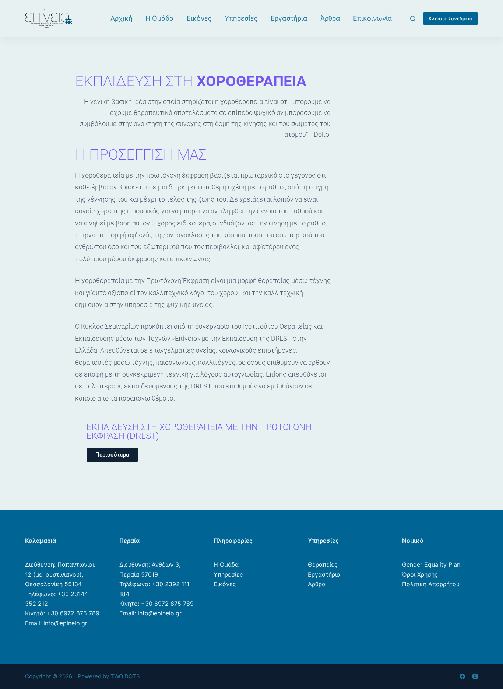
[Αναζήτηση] (413, 18)
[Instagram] (475, 676)
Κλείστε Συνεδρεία (450, 18)
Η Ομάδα (159, 18)
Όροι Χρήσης (420, 574)
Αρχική (121, 18)
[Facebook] (462, 676)
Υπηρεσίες (241, 18)
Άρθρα (330, 18)
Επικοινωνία (372, 18)
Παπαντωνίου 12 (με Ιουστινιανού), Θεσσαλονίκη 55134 (60, 574)
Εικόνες (199, 18)
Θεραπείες (323, 564)
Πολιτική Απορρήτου (431, 584)
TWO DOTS (125, 676)
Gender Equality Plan (431, 564)
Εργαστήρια (289, 18)
